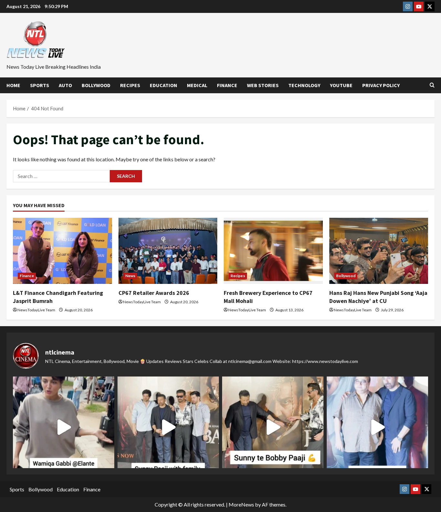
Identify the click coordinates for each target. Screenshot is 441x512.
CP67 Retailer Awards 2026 (153, 292)
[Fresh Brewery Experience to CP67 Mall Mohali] (273, 251)
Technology (304, 85)
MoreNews (241, 504)
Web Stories (263, 85)
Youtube (341, 85)
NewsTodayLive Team (36, 309)
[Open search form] (432, 85)
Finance (227, 85)
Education (163, 85)
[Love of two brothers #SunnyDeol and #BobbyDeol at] (272, 427)
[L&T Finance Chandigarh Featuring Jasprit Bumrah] (62, 251)
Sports (39, 85)
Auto (65, 85)
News (130, 275)
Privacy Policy (381, 85)
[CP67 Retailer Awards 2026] (168, 251)
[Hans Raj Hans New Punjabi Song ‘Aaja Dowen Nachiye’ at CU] (378, 251)
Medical (197, 85)
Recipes (130, 85)
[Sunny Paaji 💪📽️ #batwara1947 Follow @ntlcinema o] (377, 427)
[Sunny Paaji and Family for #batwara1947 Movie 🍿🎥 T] (168, 427)
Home (13, 85)
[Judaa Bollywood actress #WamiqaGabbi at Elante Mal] (63, 427)
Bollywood (96, 85)
